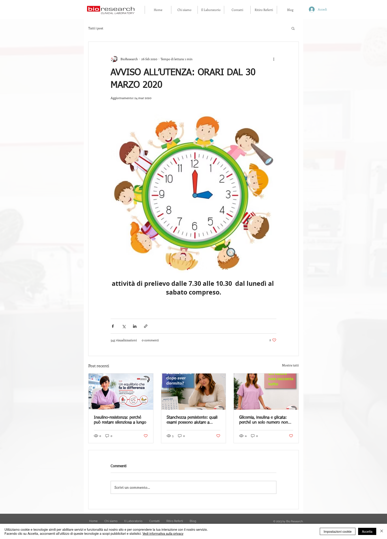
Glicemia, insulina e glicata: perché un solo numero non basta (263, 420)
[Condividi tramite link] (146, 326)
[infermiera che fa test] (266, 391)
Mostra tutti (290, 365)
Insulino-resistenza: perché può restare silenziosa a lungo (120, 420)
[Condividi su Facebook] (113, 326)
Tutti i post (95, 28)
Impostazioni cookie (338, 531)
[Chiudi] (381, 531)
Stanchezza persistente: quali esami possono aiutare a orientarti (192, 420)
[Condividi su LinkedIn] (135, 326)
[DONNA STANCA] (193, 391)
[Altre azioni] (273, 59)
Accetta (367, 531)
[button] (293, 28)
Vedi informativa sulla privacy (162, 533)
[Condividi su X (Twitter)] (124, 326)
